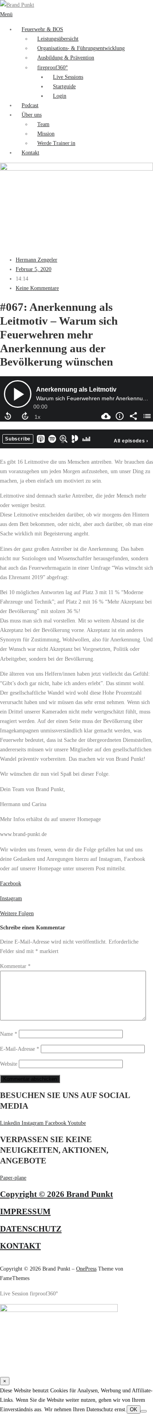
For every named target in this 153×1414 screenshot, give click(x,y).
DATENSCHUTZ (31, 1228)
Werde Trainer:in (56, 143)
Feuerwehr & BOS (42, 29)
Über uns (32, 114)
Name (8, 1034)
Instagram (11, 898)
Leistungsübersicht (57, 38)
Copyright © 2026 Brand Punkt (56, 1194)
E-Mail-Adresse (19, 1049)
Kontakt (30, 152)
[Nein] (143, 1411)
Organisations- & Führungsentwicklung (81, 48)
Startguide (64, 86)
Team (43, 124)
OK (133, 1409)
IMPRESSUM (25, 1211)
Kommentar (15, 966)
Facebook (10, 883)
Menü (6, 14)
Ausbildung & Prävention (65, 57)
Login (59, 96)
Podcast (30, 105)
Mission (46, 133)
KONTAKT (20, 1245)
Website (8, 1064)
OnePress (86, 1268)
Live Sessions (68, 77)
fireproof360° (52, 67)
